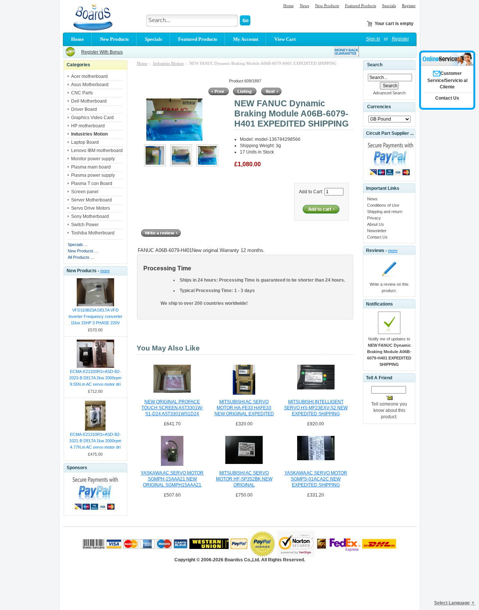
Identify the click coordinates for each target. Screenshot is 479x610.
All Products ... (81, 257)
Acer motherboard (89, 76)
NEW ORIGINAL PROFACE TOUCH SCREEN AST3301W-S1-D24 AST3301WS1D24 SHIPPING (172, 408)
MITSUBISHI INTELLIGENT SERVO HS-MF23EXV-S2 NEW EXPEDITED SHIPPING (316, 408)
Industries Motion (168, 63)
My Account (245, 39)
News (304, 5)
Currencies (379, 107)
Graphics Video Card (92, 117)
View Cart (285, 39)
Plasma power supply (93, 175)
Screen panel (84, 191)
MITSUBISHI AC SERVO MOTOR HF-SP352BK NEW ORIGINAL (244, 479)
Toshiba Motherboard (93, 233)
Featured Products (360, 5)
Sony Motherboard (90, 216)
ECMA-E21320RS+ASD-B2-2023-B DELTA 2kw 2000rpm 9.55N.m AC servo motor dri (95, 377)
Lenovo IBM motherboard (97, 150)
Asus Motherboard (90, 84)
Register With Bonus (102, 52)
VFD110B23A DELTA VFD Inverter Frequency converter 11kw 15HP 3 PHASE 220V (95, 316)
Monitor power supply (93, 158)
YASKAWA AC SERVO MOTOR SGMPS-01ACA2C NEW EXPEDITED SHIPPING (315, 479)
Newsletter (377, 230)
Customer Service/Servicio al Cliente (447, 80)
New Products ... (83, 251)
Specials (389, 5)
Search (374, 64)
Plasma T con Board (91, 183)
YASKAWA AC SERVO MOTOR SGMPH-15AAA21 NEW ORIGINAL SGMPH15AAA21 (172, 479)
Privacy (374, 218)
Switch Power (85, 224)
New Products (327, 5)
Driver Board (84, 109)
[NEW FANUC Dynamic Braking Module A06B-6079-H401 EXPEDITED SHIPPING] (155, 164)
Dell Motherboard (89, 101)
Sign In (373, 39)
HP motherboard (88, 125)
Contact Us (377, 237)
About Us (375, 224)
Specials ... (78, 244)
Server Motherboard (91, 200)
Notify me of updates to (389, 352)
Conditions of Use (383, 205)
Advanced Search (389, 93)
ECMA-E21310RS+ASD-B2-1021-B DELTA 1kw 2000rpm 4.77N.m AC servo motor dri (95, 440)
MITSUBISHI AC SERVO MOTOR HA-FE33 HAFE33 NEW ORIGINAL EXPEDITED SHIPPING (244, 408)
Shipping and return (384, 211)
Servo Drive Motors (90, 208)
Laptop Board (85, 142)
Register (409, 5)
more (105, 270)
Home (288, 5)
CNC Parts (82, 92)
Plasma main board (91, 167)
